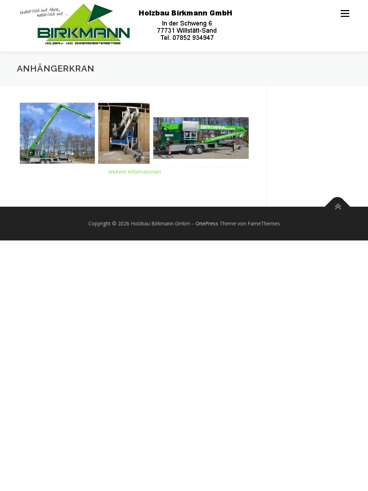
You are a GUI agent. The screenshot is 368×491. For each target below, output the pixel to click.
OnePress (207, 223)
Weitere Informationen (134, 171)
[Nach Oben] (337, 207)
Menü (345, 13)
